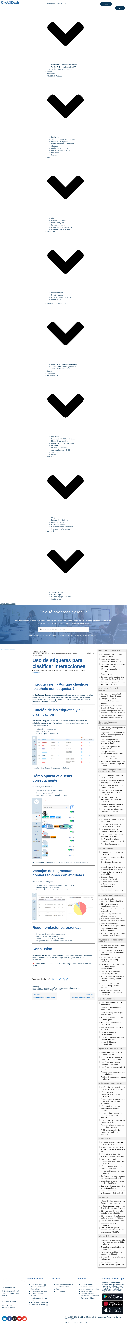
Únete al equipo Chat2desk (61, 297)
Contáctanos (56, 299)
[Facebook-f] (9, 1318)
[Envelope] (24, 1318)
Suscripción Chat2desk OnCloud (63, 139)
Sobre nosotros (57, 293)
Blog (53, 218)
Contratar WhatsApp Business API (64, 65)
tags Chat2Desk (56, 990)
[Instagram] (14, 1318)
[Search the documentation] (41, 629)
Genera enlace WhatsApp (60, 229)
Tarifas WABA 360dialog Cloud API (63, 67)
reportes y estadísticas (65, 885)
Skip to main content (7, 604)
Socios (49, 71)
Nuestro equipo (57, 295)
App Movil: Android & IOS (60, 150)
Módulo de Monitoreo (59, 148)
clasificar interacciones (59, 988)
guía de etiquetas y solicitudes (58, 768)
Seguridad (55, 153)
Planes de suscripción (59, 141)
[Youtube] (19, 1318)
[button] (89, 653)
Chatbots (54, 146)
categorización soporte (41, 988)
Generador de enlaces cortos (62, 227)
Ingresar (54, 155)
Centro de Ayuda (57, 223)
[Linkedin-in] (4, 1318)
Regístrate (55, 137)
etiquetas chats (74, 988)
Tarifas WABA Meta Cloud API (62, 69)
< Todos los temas (40, 651)
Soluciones (51, 74)
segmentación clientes (40, 990)
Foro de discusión (58, 225)
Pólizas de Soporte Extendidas (62, 144)
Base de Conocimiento (59, 220)
